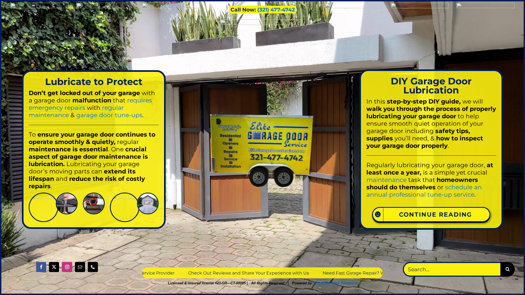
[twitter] (54, 267)
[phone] (93, 267)
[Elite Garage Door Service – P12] (125, 195)
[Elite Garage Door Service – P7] (94, 195)
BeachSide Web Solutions (335, 283)
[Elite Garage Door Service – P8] (67, 195)
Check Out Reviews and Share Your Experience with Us (147, 273)
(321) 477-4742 (276, 9)
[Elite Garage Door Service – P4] (43, 195)
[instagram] (67, 267)
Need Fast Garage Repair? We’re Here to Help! (271, 273)
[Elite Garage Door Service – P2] (148, 195)
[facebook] (41, 267)
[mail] (80, 267)
